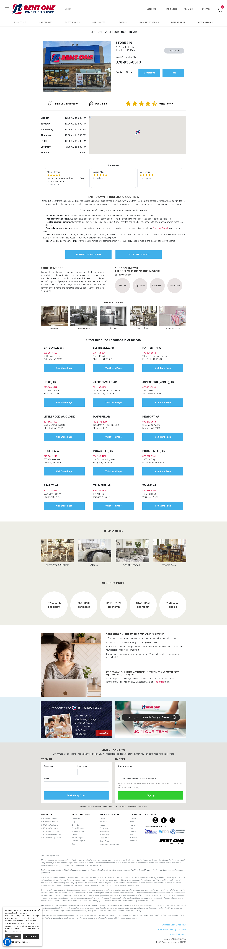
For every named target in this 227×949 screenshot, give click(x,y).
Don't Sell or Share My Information (172, 929)
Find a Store (171, 8)
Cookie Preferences (178, 934)
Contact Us (149, 73)
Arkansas (133, 819)
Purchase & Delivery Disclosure (173, 925)
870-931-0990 (149, 387)
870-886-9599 (50, 387)
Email (46, 778)
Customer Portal (160, 228)
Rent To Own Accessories (50, 831)
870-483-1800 (99, 490)
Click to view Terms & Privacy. (128, 788)
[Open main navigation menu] (6, 8)
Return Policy (104, 841)
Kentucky (133, 831)
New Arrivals (205, 22)
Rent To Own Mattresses (49, 822)
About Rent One (81, 814)
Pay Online (189, 8)
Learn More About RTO (88, 254)
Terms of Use (104, 838)
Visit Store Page (64, 368)
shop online (158, 682)
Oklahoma (133, 838)
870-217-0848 (149, 422)
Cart (222, 7)
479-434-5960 (149, 353)
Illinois (132, 822)
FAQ (73, 822)
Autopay (103, 825)
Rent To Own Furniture (48, 819)
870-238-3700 (149, 490)
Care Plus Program (78, 841)
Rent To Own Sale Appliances (51, 838)
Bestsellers (178, 22)
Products (46, 814)
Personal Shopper (78, 828)
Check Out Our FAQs (138, 254)
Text (173, 73)
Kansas (132, 828)
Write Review (166, 103)
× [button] (39, 910)
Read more (18, 931)
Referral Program (78, 838)
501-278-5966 (50, 490)
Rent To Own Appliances (49, 825)
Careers (74, 834)
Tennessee (133, 841)
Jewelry (122, 22)
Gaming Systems (149, 22)
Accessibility (104, 831)
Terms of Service (137, 806)
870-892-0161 (149, 456)
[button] (22, 942)
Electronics (72, 22)
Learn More (152, 8)
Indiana (132, 825)
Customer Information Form (109, 844)
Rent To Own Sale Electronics (51, 834)
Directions (174, 50)
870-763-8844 (99, 353)
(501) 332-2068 (100, 422)
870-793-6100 (50, 353)
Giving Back (76, 825)
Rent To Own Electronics (49, 828)
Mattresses (45, 22)
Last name (82, 766)
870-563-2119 (50, 456)
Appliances (98, 22)
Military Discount (78, 831)
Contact (102, 819)
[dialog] (22, 926)
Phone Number (125, 766)
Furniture (20, 22)
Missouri (133, 834)
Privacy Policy (123, 806)
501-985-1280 (99, 387)
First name (48, 766)
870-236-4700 (99, 456)
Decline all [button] (31, 936)
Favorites (205, 8)
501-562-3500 (50, 422)
